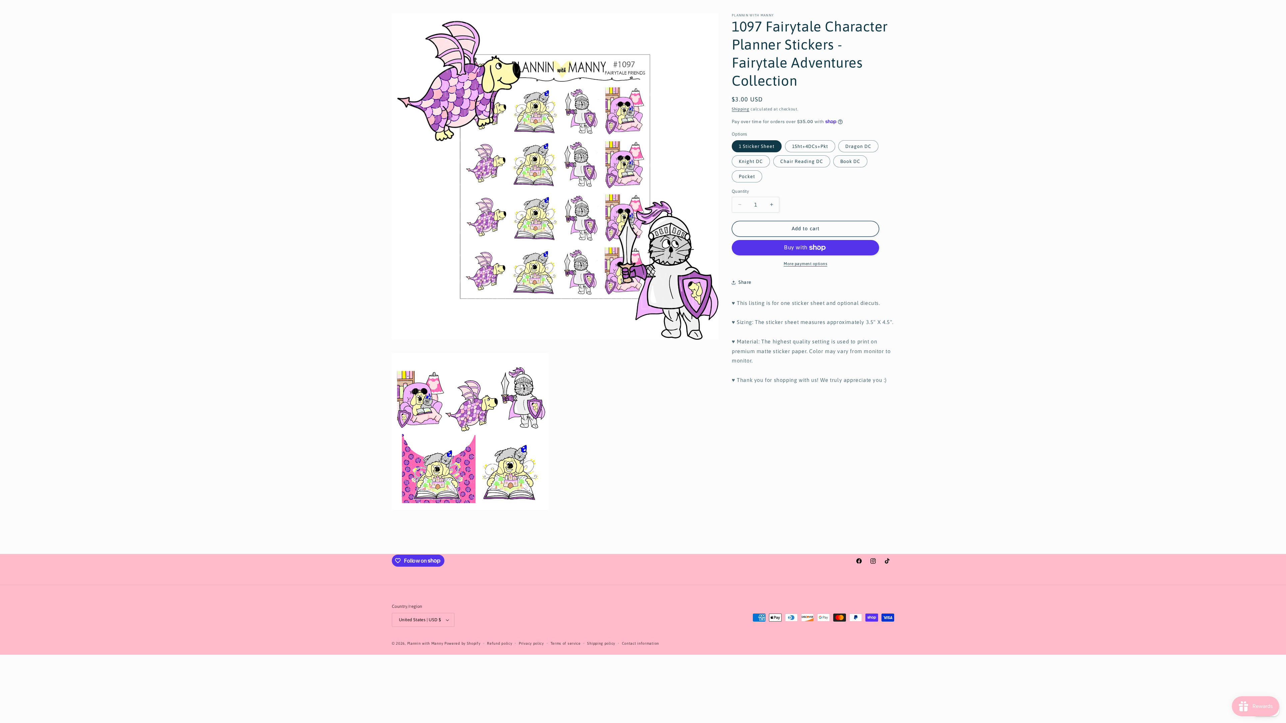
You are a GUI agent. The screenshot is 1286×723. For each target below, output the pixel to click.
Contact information (640, 643)
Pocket (747, 176)
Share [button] (745, 282)
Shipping (740, 109)
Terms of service (566, 643)
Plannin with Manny (425, 643)
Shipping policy (601, 643)
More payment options (805, 263)
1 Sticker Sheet (757, 146)
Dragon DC (858, 146)
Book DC (850, 161)
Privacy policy (531, 643)
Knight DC (751, 161)
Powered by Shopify (462, 643)
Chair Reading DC (801, 161)
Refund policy (499, 643)
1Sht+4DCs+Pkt (810, 146)
